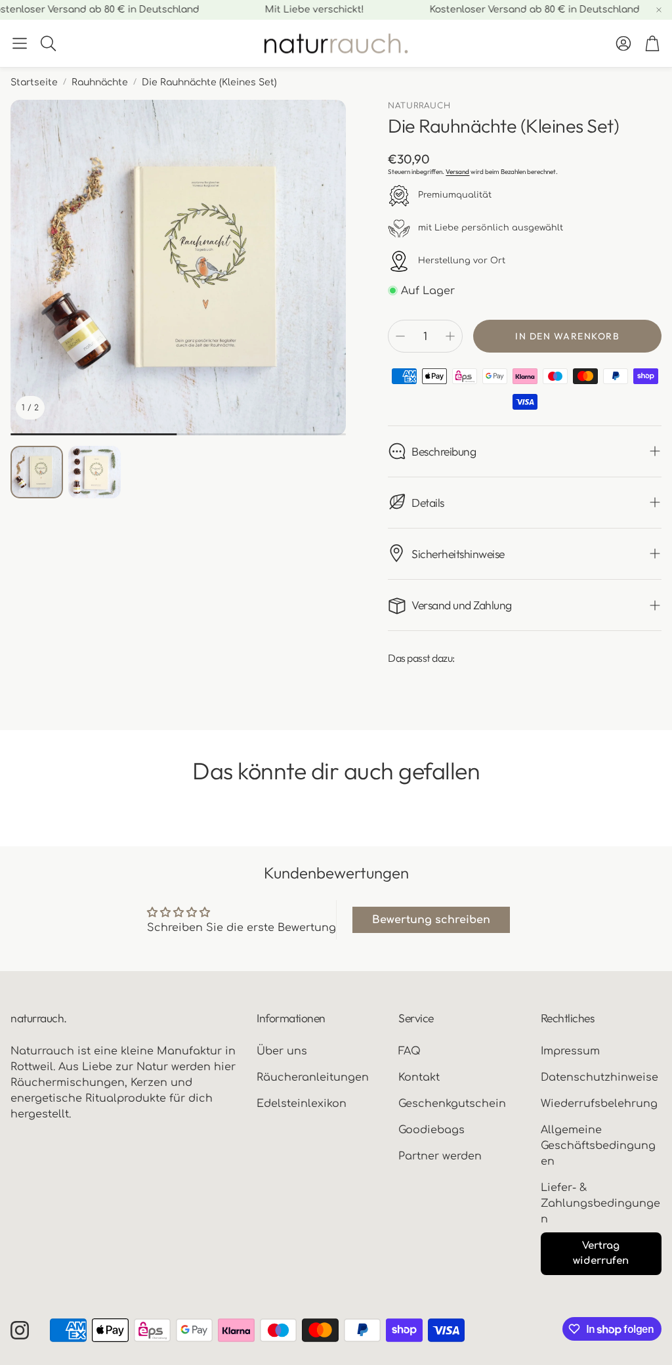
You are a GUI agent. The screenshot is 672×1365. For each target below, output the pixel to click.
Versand (457, 171)
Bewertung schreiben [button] (431, 920)
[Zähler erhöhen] (450, 336)
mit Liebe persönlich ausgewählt (490, 227)
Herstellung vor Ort (461, 260)
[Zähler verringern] (400, 336)
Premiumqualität (455, 195)
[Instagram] (19, 1330)
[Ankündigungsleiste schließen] (659, 10)
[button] (19, 43)
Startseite (34, 82)
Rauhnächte (100, 82)
